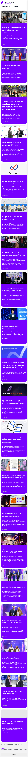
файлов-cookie (22, 745)
